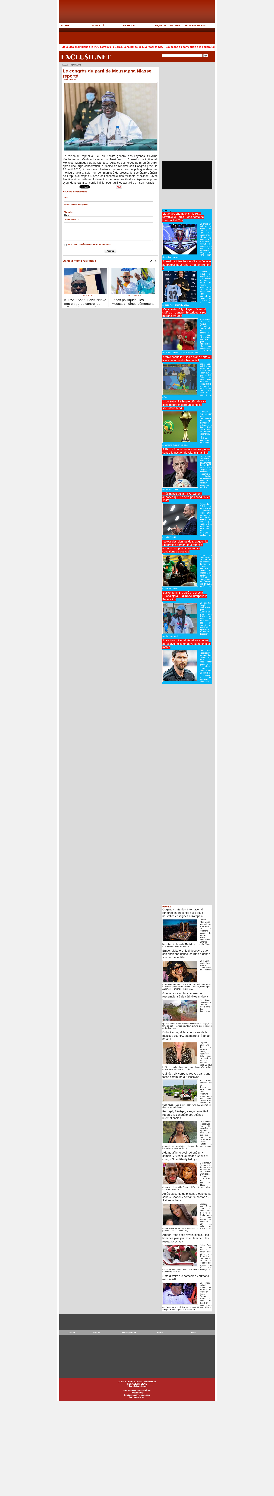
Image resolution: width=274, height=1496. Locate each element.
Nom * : (67, 197)
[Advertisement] (117, 36)
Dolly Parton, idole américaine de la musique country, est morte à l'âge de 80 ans (186, 1036)
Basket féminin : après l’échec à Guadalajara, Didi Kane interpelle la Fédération (184, 596)
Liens (193, 1333)
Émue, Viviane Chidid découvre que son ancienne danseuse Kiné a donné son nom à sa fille (186, 954)
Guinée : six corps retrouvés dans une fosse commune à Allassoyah (186, 1075)
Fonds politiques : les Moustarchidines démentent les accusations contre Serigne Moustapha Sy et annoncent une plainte (132, 302)
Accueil (65, 65)
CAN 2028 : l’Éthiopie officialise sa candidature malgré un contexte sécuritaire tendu (184, 405)
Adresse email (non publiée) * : (77, 205)
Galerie (96, 1333)
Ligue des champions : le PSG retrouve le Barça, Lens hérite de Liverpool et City (65, 46)
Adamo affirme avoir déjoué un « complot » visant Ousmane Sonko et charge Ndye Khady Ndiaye (185, 1156)
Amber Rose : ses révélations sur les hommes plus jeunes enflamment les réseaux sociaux (185, 1238)
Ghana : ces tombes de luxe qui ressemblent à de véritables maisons (185, 995)
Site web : (68, 212)
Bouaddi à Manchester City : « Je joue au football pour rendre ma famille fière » (186, 265)
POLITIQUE (129, 25)
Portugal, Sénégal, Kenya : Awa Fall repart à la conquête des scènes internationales (185, 1115)
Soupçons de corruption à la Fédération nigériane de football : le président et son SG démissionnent (181, 46)
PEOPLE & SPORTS (195, 25)
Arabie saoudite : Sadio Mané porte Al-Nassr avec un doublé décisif (187, 358)
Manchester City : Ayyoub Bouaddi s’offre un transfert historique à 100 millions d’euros (184, 312)
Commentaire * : (71, 220)
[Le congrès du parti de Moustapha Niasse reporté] (110, 83)
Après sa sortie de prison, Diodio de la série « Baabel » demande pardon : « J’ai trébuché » (186, 1197)
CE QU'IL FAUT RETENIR (167, 25)
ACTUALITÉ (97, 25)
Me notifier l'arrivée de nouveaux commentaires (89, 244)
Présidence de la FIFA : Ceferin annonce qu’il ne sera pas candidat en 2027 (186, 497)
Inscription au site (137, 1397)
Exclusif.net (86, 57)
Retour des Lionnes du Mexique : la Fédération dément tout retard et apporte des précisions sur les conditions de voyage (185, 546)
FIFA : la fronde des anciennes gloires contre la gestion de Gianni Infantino (186, 451)
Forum (160, 1333)
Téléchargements (128, 1333)
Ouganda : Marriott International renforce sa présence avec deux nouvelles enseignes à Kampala (182, 913)
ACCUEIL (65, 25)
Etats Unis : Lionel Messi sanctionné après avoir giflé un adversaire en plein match (186, 644)
